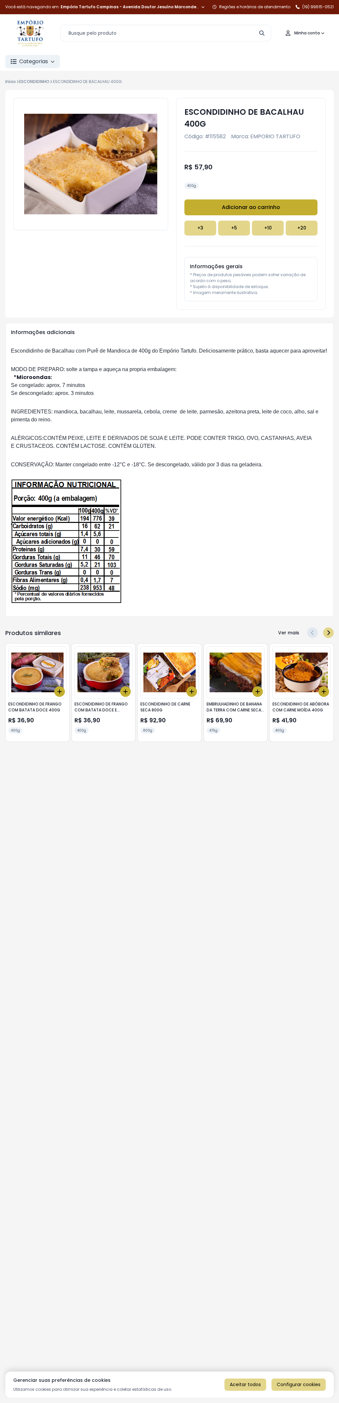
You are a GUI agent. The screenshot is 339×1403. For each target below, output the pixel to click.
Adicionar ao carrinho (251, 207)
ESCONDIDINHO (34, 81)
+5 (234, 228)
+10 (268, 228)
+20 (301, 228)
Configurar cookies (298, 1384)
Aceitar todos (245, 1384)
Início (10, 81)
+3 (200, 228)
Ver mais (288, 632)
